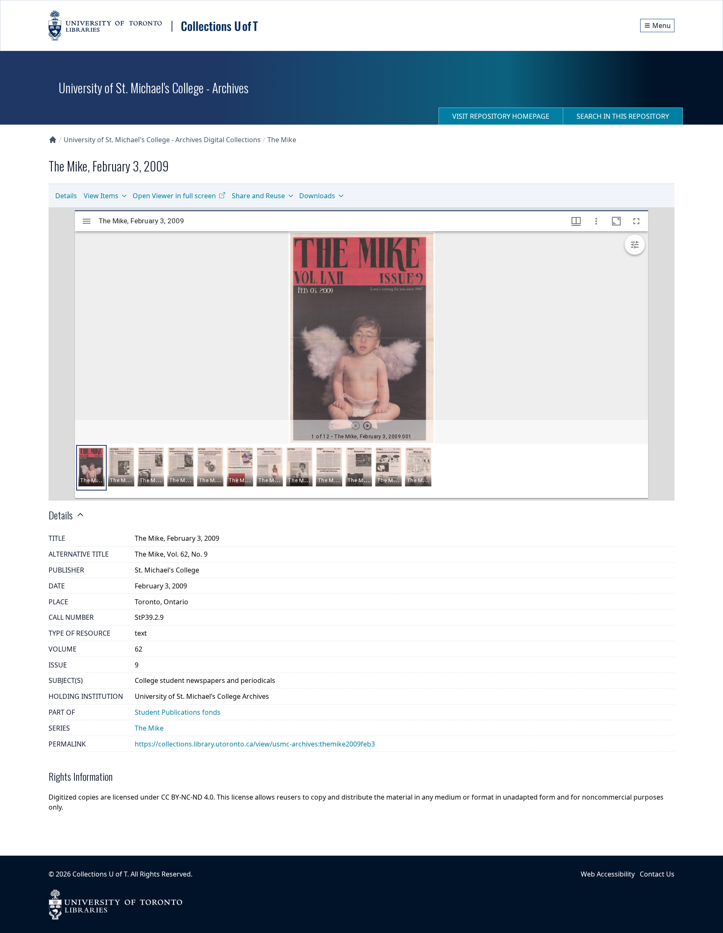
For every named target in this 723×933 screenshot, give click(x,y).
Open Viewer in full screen (174, 195)
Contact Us (657, 874)
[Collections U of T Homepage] (53, 139)
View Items (101, 195)
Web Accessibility (608, 874)
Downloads (317, 195)
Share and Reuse (258, 195)
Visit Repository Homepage (500, 116)
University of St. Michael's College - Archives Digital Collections (162, 139)
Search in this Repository (623, 116)
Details (66, 195)
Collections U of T (99, 874)
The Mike (281, 139)
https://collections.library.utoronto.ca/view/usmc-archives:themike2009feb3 (255, 744)
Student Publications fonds (177, 712)
